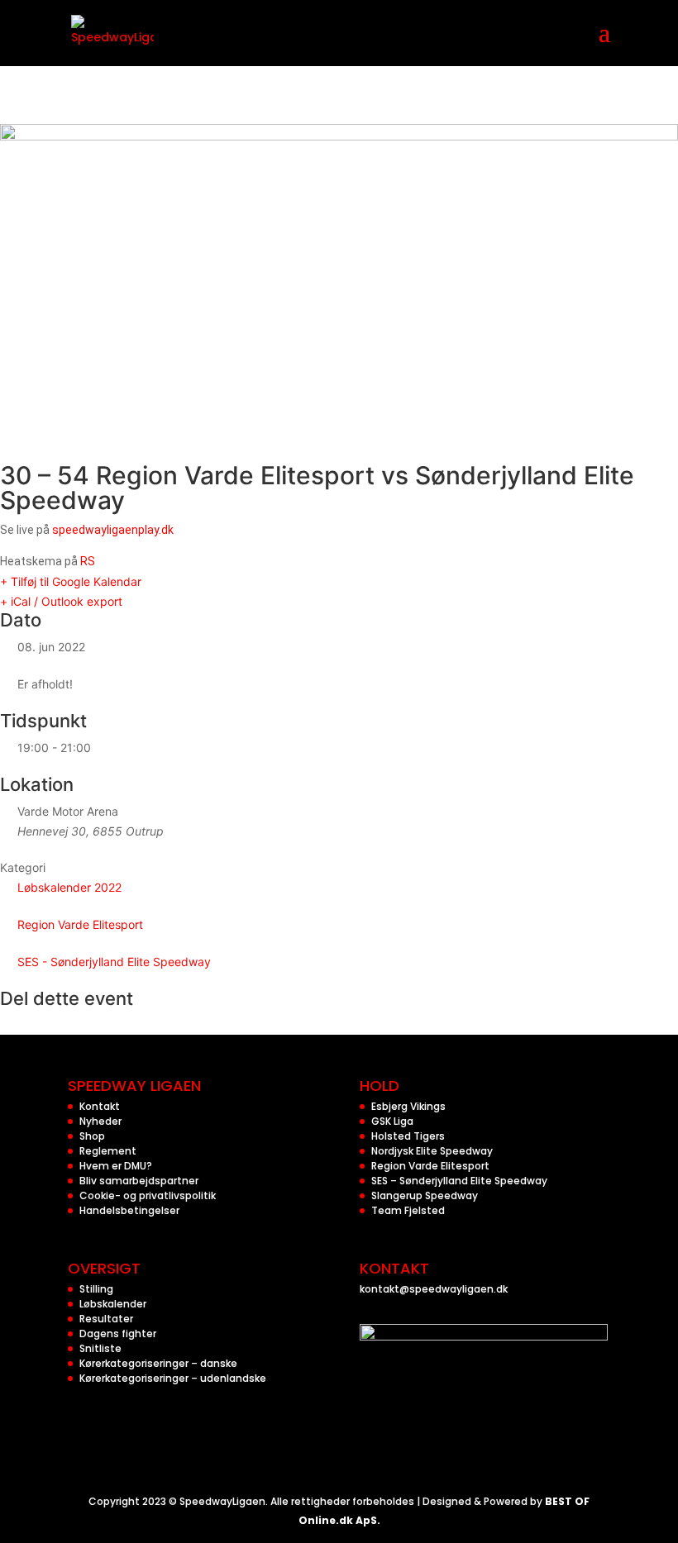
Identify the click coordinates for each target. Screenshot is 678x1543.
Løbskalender (112, 1304)
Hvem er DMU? (115, 1166)
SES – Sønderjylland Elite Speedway (459, 1181)
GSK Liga (392, 1121)
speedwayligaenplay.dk (113, 529)
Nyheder (100, 1121)
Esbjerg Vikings (408, 1106)
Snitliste (100, 1348)
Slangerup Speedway (424, 1195)
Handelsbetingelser (129, 1210)
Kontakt (99, 1106)
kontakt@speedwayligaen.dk (434, 1289)
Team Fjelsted (408, 1210)
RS (87, 561)
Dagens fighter (117, 1333)
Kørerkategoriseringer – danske (158, 1363)
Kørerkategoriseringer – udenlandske (172, 1378)
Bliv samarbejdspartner (138, 1181)
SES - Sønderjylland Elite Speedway (114, 962)
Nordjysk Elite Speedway (432, 1151)
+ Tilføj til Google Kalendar (70, 581)
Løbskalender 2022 (69, 887)
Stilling (96, 1289)
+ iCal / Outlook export (61, 601)
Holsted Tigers (408, 1136)
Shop (92, 1136)
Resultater (106, 1319)
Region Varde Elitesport (80, 924)
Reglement (107, 1151)
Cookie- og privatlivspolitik (147, 1195)
